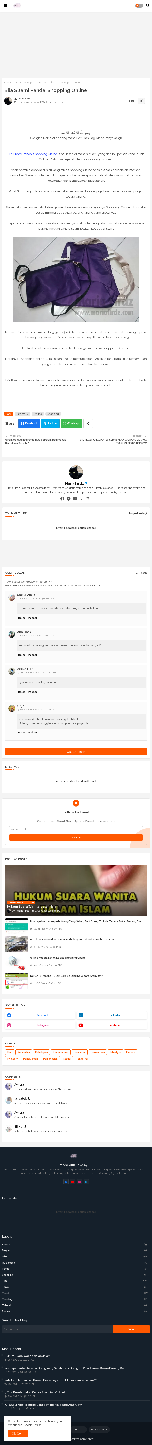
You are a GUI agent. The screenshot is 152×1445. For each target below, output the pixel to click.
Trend (75, 1293)
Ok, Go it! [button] (18, 1433)
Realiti (67, 1058)
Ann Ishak (24, 632)
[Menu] (5, 5)
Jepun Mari (25, 669)
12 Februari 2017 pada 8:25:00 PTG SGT (37, 635)
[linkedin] (87, 499)
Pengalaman (30, 1058)
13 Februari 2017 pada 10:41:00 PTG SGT (37, 709)
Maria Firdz (74, 483)
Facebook (31, 423)
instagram (43, 1025)
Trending (75, 1299)
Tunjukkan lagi (138, 513)
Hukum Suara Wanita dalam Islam (27, 1356)
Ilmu (9, 1052)
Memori (130, 1052)
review (75, 1311)
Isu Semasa (75, 1262)
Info (75, 1256)
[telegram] (68, 499)
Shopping (30, 82)
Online (38, 413)
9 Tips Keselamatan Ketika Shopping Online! (58, 957)
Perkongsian (50, 1058)
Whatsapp (73, 423)
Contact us (78, 1429)
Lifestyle (115, 1052)
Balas (21, 617)
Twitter (52, 423)
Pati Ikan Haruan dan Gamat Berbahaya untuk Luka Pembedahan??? (73, 939)
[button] (139, 6)
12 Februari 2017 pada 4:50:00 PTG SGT (37, 598)
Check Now (31, 1425)
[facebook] (62, 499)
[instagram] (81, 499)
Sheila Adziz (26, 595)
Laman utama (12, 82)
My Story (12, 1058)
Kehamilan (24, 1052)
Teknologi (82, 1058)
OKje (20, 706)
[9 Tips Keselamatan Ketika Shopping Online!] (16, 962)
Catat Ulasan (76, 752)
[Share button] (88, 423)
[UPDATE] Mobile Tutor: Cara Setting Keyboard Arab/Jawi (66, 975)
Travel (75, 1287)
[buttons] (66, 1181)
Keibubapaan (60, 1052)
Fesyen (75, 1250)
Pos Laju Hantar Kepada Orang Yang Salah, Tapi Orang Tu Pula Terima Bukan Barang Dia (85, 921)
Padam (32, 617)
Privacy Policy (99, 1429)
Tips (75, 1281)
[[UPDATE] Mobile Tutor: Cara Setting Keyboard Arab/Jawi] (16, 981)
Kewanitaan (98, 1052)
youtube (115, 1025)
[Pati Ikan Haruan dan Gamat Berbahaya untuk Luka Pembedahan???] (16, 944)
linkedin (115, 1015)
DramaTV (22, 413)
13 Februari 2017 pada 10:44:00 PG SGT (36, 672)
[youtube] (75, 499)
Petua (75, 1268)
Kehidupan (41, 1052)
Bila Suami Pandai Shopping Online (32, 154)
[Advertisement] (76, 44)
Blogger (75, 1244)
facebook (43, 1015)
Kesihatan (80, 1052)
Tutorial (75, 1305)
